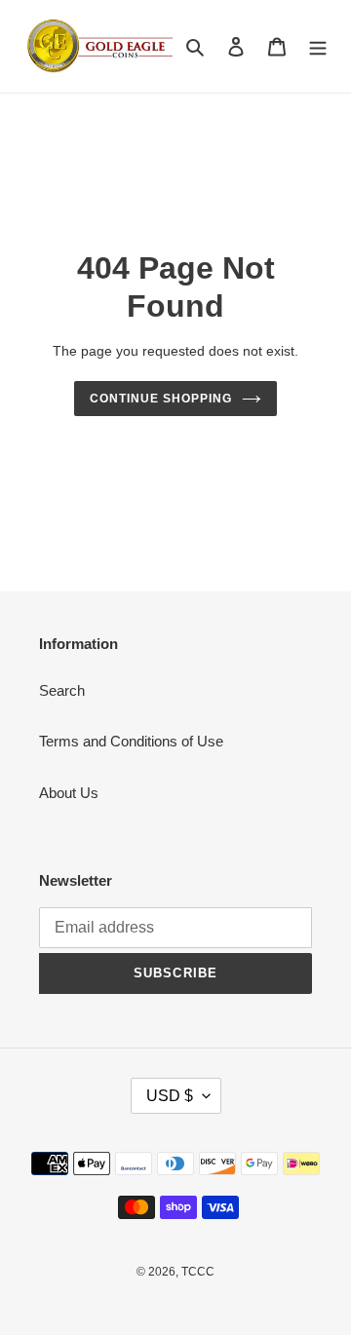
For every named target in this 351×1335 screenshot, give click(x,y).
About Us (68, 792)
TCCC (197, 1271)
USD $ (169, 1095)
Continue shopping (161, 398)
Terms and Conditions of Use (131, 741)
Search (62, 690)
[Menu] (317, 46)
